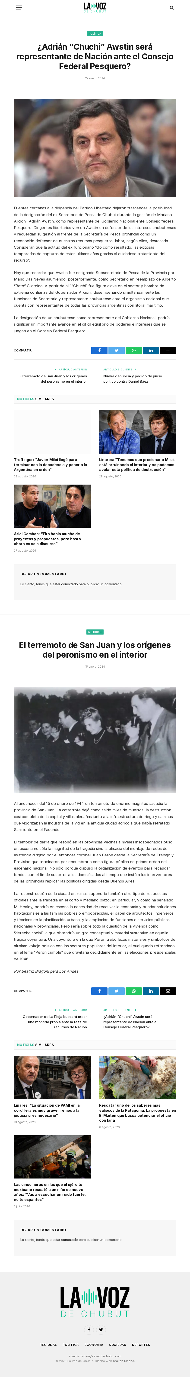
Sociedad (117, 1344)
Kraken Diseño (123, 1361)
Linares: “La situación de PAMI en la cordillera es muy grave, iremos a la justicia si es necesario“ (47, 1110)
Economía (94, 1344)
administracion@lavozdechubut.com (95, 1356)
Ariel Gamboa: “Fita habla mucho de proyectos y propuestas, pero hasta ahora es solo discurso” (47, 538)
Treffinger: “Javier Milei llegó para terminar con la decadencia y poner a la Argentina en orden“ (50, 464)
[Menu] (19, 7)
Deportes (141, 1344)
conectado (69, 584)
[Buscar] (171, 7)
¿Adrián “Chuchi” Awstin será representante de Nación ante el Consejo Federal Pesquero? (130, 1021)
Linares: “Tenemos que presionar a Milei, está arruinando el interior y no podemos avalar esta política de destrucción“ (137, 464)
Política (95, 33)
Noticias (95, 632)
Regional (48, 1344)
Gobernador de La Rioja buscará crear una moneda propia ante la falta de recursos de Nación (55, 1021)
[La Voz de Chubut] (95, 7)
